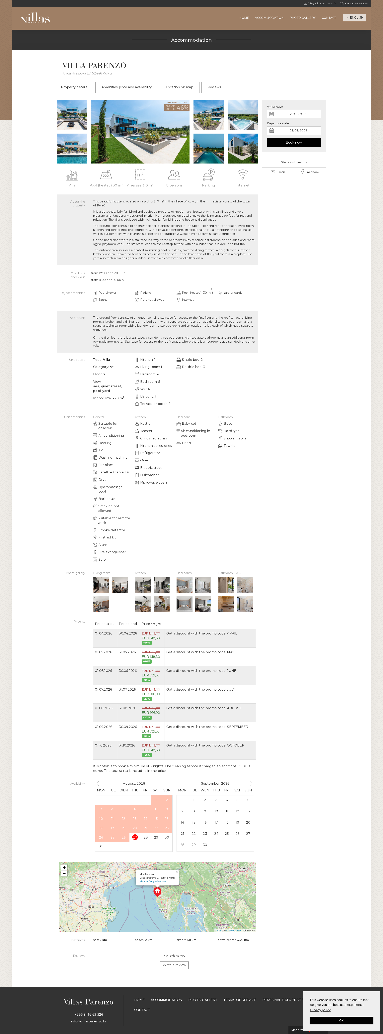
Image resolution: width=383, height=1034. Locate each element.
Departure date (278, 123)
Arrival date (275, 106)
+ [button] (64, 867)
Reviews (214, 87)
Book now (294, 142)
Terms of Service (239, 1000)
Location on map (179, 87)
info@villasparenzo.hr (89, 1021)
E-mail (280, 171)
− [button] (64, 873)
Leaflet (218, 930)
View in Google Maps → (153, 881)
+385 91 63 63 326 (89, 1014)
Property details (74, 87)
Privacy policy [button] (320, 1010)
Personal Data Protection (288, 1000)
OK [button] (341, 1020)
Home (244, 18)
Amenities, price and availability (127, 87)
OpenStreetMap (234, 930)
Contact (329, 18)
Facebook (312, 171)
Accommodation (269, 18)
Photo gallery (303, 18)
